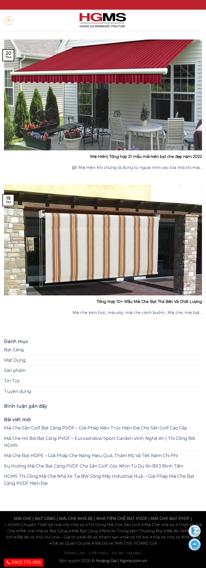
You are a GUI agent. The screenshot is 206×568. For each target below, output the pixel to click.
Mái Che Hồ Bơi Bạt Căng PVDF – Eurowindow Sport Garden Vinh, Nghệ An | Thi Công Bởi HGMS (99, 442)
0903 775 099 (25, 562)
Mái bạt (134, 553)
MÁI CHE (22, 518)
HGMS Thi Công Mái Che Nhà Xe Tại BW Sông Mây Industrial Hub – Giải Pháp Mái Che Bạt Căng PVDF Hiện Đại (99, 480)
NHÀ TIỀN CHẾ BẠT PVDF (121, 518)
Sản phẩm (15, 370)
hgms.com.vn (133, 560)
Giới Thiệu (98, 553)
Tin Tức (12, 381)
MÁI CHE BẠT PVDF (170, 518)
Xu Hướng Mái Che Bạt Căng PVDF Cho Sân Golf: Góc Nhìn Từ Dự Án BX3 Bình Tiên (93, 466)
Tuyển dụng (17, 391)
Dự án (118, 553)
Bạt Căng (14, 349)
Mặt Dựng (15, 360)
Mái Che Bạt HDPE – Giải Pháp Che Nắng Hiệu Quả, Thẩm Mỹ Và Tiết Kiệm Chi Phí (91, 455)
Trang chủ (75, 553)
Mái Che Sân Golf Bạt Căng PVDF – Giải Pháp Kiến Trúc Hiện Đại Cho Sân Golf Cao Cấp (95, 427)
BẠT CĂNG (45, 518)
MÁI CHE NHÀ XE (76, 518)
